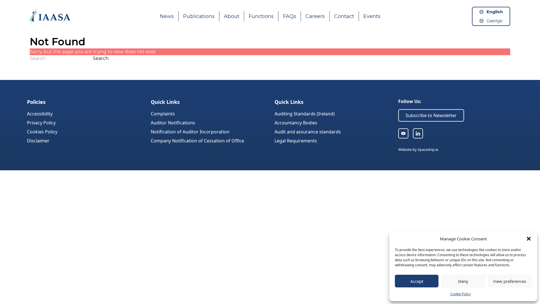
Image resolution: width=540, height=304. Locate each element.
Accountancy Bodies (295, 123)
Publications (199, 16)
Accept (416, 281)
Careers (315, 16)
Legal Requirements (295, 141)
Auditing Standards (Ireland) (304, 114)
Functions (261, 16)
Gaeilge (495, 20)
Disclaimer (38, 141)
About (231, 16)
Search (101, 58)
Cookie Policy (460, 294)
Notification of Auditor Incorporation (190, 132)
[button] (529, 239)
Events (372, 16)
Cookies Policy (42, 132)
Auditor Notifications (173, 123)
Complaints (163, 114)
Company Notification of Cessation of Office (197, 141)
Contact (344, 16)
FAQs (289, 16)
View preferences (509, 281)
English (495, 11)
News (167, 16)
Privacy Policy (41, 123)
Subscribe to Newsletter (431, 115)
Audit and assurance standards (307, 132)
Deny (463, 281)
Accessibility (40, 114)
